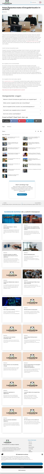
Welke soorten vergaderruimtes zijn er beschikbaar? (22, 103)
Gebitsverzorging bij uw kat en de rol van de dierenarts (14, 170)
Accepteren (22, 463)
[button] (42, 454)
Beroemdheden (31, 447)
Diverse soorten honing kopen (30, 309)
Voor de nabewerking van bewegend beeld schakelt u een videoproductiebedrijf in (32, 366)
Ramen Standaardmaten (29, 254)
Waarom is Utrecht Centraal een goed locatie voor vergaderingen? (22, 99)
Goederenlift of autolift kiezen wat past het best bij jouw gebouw (13, 148)
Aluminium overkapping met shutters (34, 169)
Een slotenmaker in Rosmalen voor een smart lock (14, 164)
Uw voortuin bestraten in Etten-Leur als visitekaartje (14, 159)
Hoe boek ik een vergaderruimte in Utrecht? (22, 110)
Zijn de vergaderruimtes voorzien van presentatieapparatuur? (22, 106)
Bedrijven (5, 11)
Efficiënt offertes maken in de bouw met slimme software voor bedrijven (34, 164)
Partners (30, 445)
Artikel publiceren (30, 451)
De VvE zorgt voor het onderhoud (31, 419)
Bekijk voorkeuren (22, 470)
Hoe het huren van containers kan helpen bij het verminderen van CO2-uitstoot (32, 228)
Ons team (30, 443)
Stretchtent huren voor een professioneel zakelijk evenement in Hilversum (34, 159)
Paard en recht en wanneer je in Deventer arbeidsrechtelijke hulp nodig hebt (33, 143)
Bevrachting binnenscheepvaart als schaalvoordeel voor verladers (14, 153)
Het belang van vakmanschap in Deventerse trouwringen (13, 175)
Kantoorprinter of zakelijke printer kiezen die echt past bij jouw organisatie (34, 138)
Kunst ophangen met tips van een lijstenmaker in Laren (13, 137)
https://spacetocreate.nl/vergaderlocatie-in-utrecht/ (13, 89)
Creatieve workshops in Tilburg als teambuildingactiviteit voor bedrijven (34, 153)
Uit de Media (31, 448)
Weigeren (22, 467)
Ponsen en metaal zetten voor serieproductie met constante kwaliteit (13, 143)
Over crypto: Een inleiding (9, 309)
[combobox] (34, 2)
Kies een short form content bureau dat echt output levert (34, 148)
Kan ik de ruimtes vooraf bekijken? (22, 113)
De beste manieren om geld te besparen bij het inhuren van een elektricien (10, 256)
